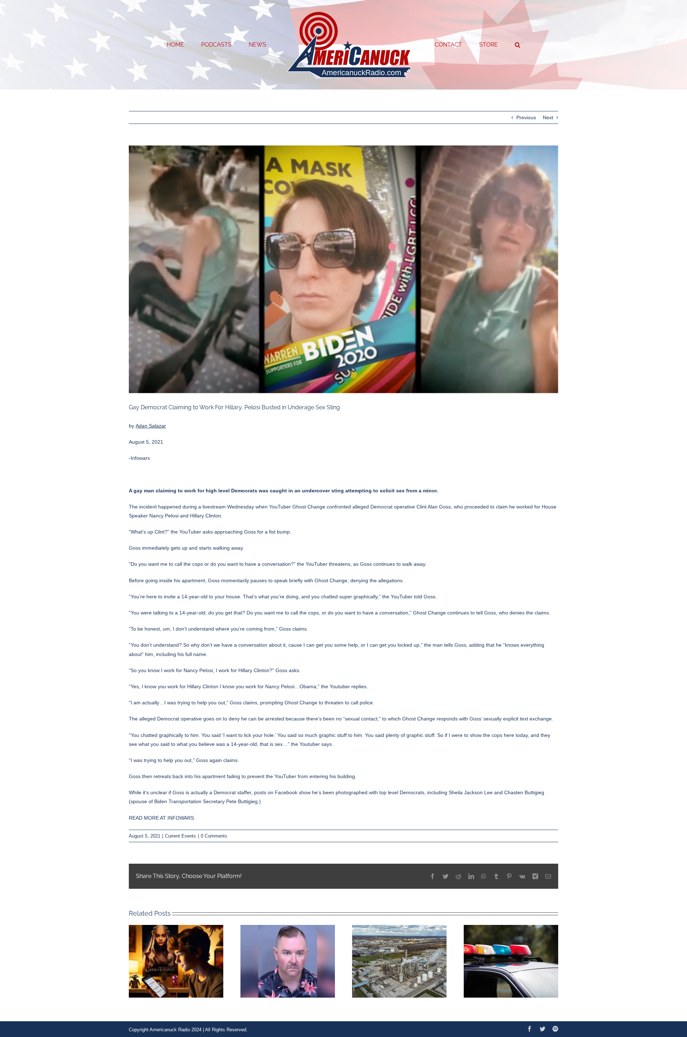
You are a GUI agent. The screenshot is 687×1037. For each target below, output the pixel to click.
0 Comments (214, 836)
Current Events (180, 836)
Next (548, 117)
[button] (488, 45)
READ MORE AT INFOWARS (161, 818)
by (147, 426)
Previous (526, 117)
